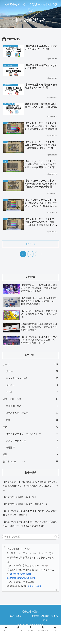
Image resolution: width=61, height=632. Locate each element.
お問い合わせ (16, 616)
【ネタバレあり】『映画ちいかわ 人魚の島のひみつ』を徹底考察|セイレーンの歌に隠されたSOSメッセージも (30, 486)
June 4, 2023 (34, 586)
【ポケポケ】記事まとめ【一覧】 (20, 497)
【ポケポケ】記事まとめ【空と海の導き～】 (25, 504)
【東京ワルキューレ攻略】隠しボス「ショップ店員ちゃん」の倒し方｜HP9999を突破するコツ (30, 524)
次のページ (30, 244)
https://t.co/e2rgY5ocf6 (20, 574)
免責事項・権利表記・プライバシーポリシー (45, 618)
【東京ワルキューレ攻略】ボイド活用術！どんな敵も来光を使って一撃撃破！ (30, 513)
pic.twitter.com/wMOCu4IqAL (21, 578)
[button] (55, 536)
